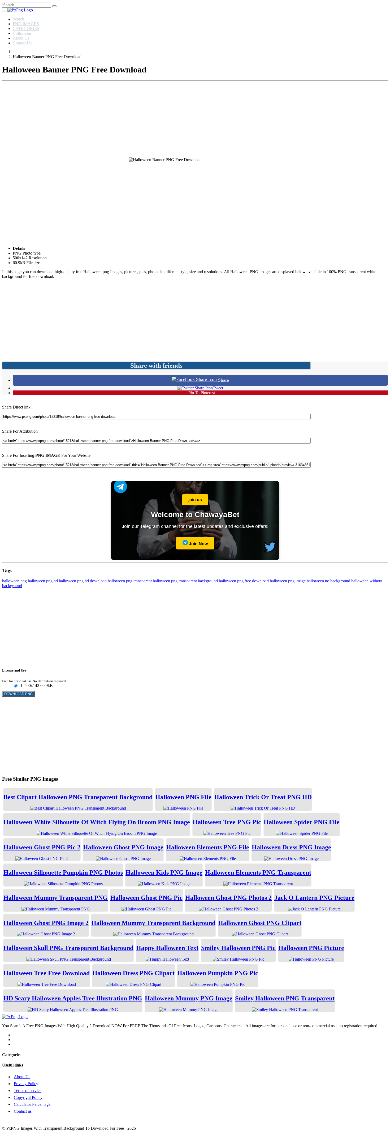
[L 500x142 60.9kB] (15, 686)
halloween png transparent (130, 581)
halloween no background (329, 581)
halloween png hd (43, 581)
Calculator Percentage (32, 1104)
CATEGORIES (26, 28)
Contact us (23, 1111)
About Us (21, 38)
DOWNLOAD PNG (18, 694)
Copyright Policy (28, 1097)
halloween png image (288, 581)
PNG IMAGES (26, 24)
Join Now (198, 543)
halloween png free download (244, 581)
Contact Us (22, 43)
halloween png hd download (83, 581)
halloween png (15, 581)
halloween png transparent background (186, 581)
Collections (22, 33)
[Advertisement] (195, 120)
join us (195, 499)
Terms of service (27, 1090)
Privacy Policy (26, 1083)
